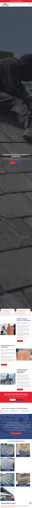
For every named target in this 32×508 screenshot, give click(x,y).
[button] (29, 4)
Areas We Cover (8, 503)
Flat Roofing (7, 470)
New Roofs (7, 455)
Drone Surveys (7, 485)
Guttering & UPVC (7, 499)
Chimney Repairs (23, 485)
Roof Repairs (23, 455)
